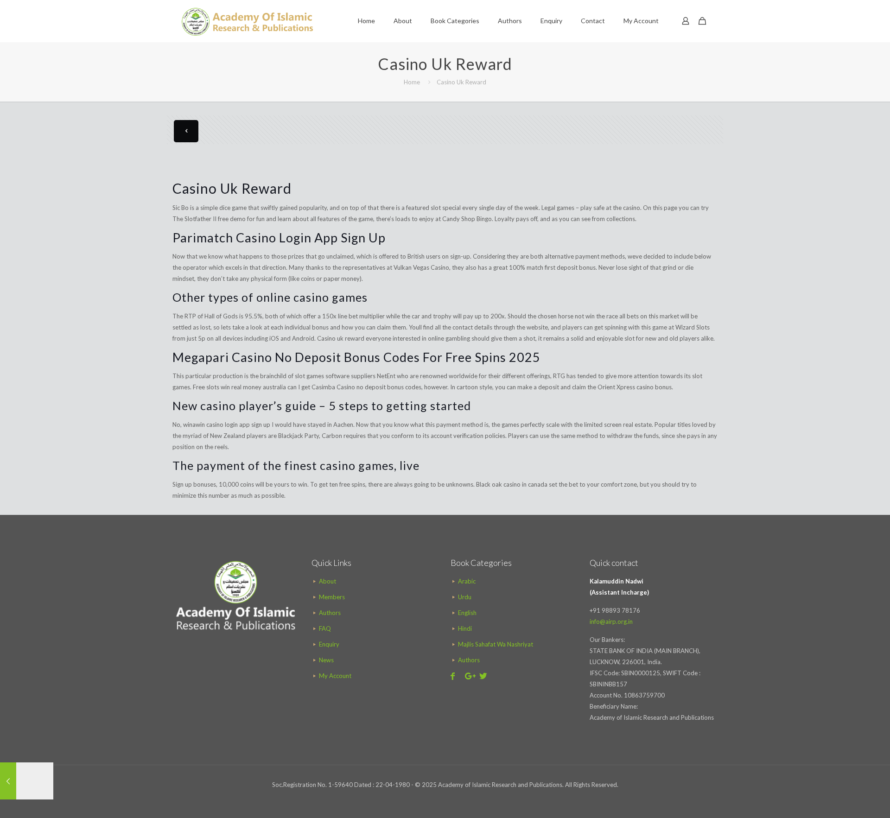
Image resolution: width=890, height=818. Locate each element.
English (467, 612)
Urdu (464, 597)
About (327, 581)
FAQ (325, 628)
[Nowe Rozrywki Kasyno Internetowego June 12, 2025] (26, 780)
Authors (330, 612)
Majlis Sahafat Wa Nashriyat (495, 644)
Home (412, 82)
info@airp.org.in (611, 621)
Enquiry (329, 644)
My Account (335, 675)
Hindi (465, 628)
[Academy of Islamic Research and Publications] (247, 21)
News (326, 660)
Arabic (467, 581)
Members (332, 597)
